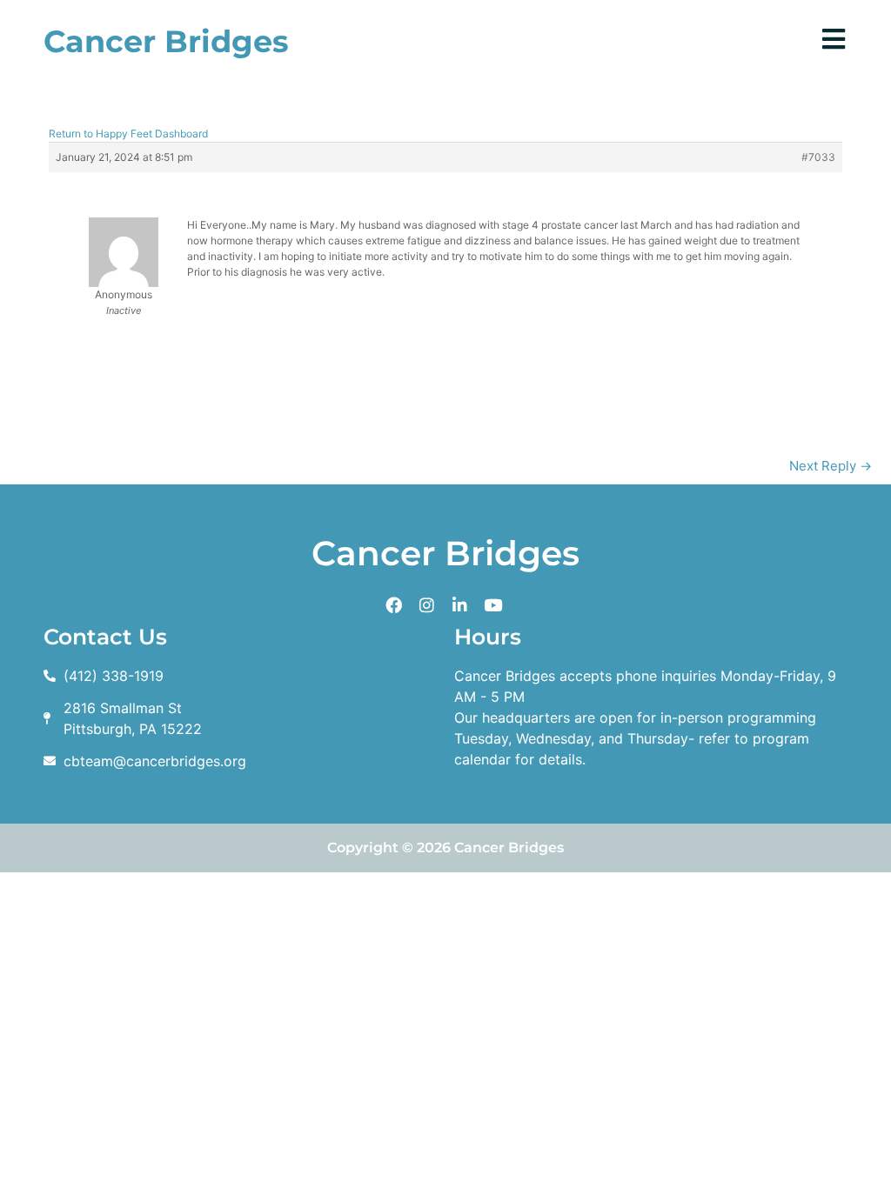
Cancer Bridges (166, 41)
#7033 (818, 157)
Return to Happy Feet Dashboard (128, 133)
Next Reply (830, 465)
